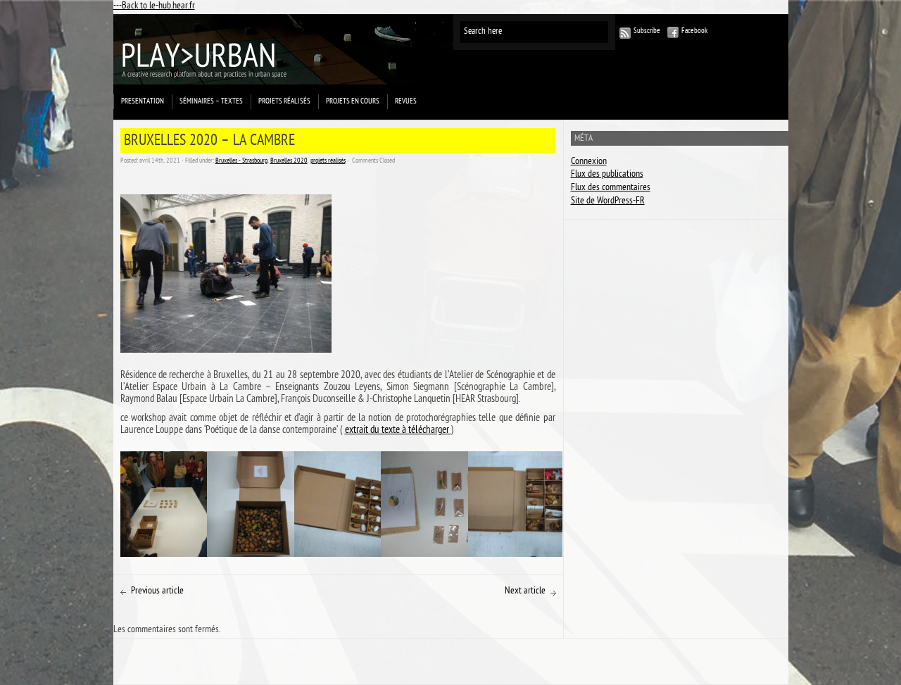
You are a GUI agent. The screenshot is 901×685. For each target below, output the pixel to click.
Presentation (142, 101)
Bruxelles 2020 (289, 161)
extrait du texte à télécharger (398, 431)
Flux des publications (607, 175)
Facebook (694, 31)
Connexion (589, 162)
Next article (525, 592)
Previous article (157, 592)
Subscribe (647, 31)
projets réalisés (284, 101)
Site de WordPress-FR (608, 202)
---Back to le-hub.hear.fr (154, 7)
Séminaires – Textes (211, 101)
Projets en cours (352, 101)
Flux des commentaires (610, 188)
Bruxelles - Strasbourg (241, 161)
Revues (406, 101)
